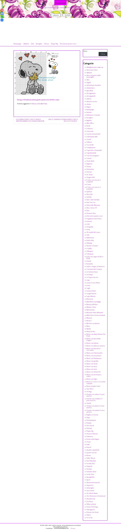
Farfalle (89, 197)
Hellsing (89, 243)
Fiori (88, 210)
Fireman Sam (91, 213)
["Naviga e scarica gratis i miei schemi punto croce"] (60, 2)
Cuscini (88, 158)
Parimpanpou (91, 420)
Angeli (88, 82)
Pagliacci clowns (92, 415)
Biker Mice (90, 123)
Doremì (89, 172)
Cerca (85, 51)
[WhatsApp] (2, 16)
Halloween (90, 238)
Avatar (88, 104)
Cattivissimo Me (92, 137)
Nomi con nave (91, 369)
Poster (88, 442)
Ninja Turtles (90, 331)
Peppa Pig (54, 44)
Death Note (90, 161)
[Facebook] (2, 13)
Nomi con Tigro (91, 379)
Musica (88, 321)
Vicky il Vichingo (92, 507)
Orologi (89, 392)
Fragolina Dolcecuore (94, 219)
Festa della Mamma (93, 205)
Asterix (88, 99)
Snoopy (89, 469)
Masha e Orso (91, 307)
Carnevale (89, 131)
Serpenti (89, 466)
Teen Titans (90, 491)
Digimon (89, 164)
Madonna (89, 299)
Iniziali (88, 261)
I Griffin (89, 248)
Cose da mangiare (92, 156)
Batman (89, 112)
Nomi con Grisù (91, 364)
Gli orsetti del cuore (93, 232)
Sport (88, 480)
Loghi (88, 288)
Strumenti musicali (93, 482)
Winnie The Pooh (92, 512)
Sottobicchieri (91, 472)
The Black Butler (92, 493)
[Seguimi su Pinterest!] (55, 16)
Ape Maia (89, 91)
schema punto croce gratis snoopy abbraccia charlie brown (30, 120)
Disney (46, 44)
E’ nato (88, 184)
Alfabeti (26, 44)
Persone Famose (92, 434)
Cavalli (88, 139)
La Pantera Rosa (92, 272)
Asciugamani (90, 93)
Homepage (17, 44)
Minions (89, 318)
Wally (45, 104)
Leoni (88, 285)
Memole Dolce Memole (94, 312)
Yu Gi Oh (89, 518)
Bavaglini (39, 44)
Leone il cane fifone (93, 283)
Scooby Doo (90, 463)
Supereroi (89, 485)
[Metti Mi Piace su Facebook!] (66, 16)
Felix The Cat (90, 202)
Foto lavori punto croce (68, 44)
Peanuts (89, 428)
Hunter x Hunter (92, 246)
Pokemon (89, 436)
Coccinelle (90, 145)
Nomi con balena (92, 343)
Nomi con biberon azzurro (95, 346)
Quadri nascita (91, 453)
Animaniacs (90, 88)
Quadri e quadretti (92, 450)
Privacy (73, 528)
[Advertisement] (60, 29)
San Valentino (91, 461)
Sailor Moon (90, 458)
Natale (88, 329)
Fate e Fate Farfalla (92, 200)
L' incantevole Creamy (94, 269)
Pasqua (88, 423)
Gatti (88, 224)
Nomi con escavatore (93, 356)
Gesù (88, 229)
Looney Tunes (91, 291)
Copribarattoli (91, 153)
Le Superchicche (92, 277)
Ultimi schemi (91, 504)
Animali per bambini (93, 85)
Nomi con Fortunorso (93, 358)
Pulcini (88, 447)
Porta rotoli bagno (92, 439)
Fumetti (89, 221)
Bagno (88, 107)
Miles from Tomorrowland (95, 315)
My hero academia (93, 323)
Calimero (89, 128)
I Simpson (89, 254)
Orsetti (88, 403)
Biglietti (89, 120)
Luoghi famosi (91, 293)
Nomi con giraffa (92, 361)
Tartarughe (90, 488)
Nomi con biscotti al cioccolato (93, 349)
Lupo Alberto (90, 296)
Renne (88, 455)
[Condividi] (2, 20)
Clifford (89, 142)
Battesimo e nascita (93, 115)
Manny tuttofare (92, 304)
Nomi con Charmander (94, 353)
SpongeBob (90, 477)
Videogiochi (90, 509)
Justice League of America (95, 266)
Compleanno (90, 147)
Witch (88, 515)
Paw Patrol (90, 426)
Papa (88, 417)
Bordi (88, 126)
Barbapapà (90, 110)
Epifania (89, 192)
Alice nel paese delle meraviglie (93, 76)
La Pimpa (89, 275)
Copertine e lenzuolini (94, 150)
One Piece (89, 389)
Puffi (88, 444)
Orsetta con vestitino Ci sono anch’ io (94, 399)
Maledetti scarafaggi (93, 302)
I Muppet (89, 251)
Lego (88, 280)
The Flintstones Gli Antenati (95, 496)
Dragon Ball (90, 177)
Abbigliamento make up (94, 67)
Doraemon (90, 169)
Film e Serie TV (91, 208)
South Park (90, 474)
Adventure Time (92, 70)
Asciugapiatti (90, 96)
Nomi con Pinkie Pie (93, 372)
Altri (87, 80)
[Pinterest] (2, 10)
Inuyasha (89, 264)
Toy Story (89, 501)
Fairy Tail (89, 194)
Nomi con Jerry (91, 366)
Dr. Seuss (89, 175)
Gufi (32, 44)
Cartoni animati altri (93, 134)
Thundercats (90, 499)
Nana (88, 326)
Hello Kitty (90, 240)
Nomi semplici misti (93, 386)
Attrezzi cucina (91, 101)
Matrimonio (90, 310)
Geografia (89, 227)
